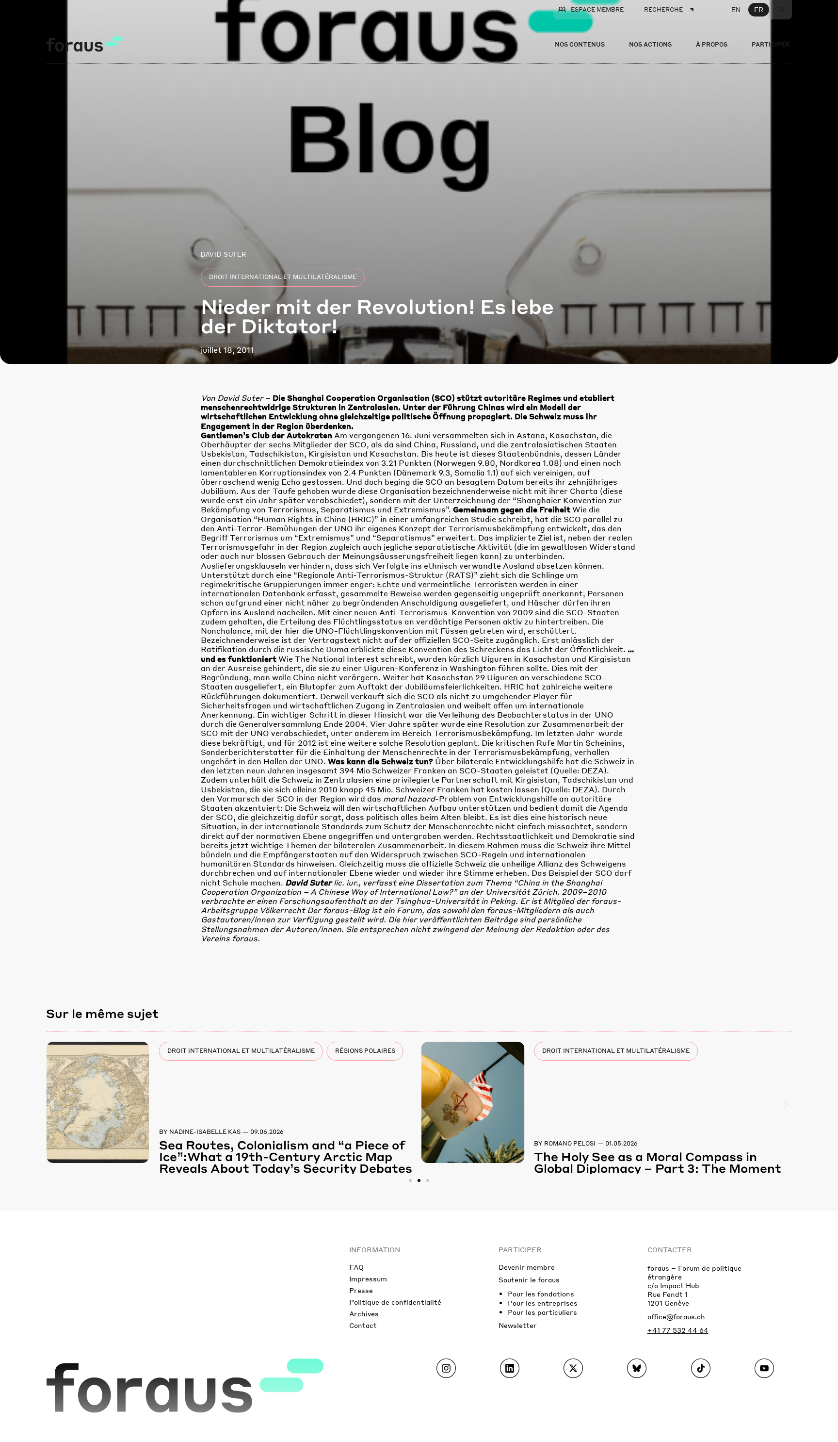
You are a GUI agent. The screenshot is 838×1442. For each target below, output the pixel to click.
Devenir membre (527, 1266)
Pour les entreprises (543, 1302)
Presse (361, 1290)
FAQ (356, 1266)
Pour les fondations (541, 1293)
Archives (364, 1313)
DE (781, 10)
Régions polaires (365, 1050)
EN (736, 10)
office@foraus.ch (676, 1316)
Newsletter (518, 1325)
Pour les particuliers (542, 1312)
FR (758, 10)
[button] (52, 1104)
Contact (363, 1325)
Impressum (368, 1278)
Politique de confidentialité (395, 1301)
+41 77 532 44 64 (678, 1330)
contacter (669, 1249)
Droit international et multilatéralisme (282, 276)
